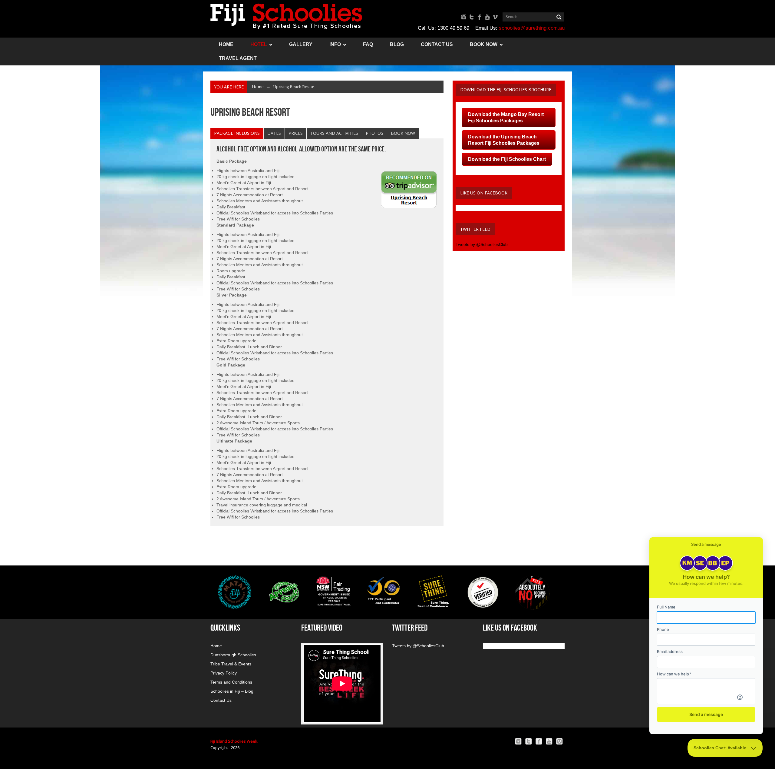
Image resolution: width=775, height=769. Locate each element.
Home (226, 44)
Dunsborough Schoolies (233, 654)
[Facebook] (539, 741)
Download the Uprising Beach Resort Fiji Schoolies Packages (503, 140)
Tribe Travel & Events (230, 663)
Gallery (300, 44)
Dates (274, 133)
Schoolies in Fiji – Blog (231, 691)
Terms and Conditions (231, 682)
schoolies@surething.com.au (532, 28)
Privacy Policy (223, 673)
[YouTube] (549, 741)
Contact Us (437, 44)
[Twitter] (529, 741)
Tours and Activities (334, 133)
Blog (397, 44)
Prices (296, 133)
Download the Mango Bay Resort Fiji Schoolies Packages (506, 117)
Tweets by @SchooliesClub (482, 244)
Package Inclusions (237, 133)
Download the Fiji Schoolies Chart (507, 159)
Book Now (483, 44)
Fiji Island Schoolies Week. (234, 741)
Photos (374, 133)
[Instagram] (518, 741)
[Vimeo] (559, 741)
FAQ (368, 44)
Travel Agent (238, 58)
